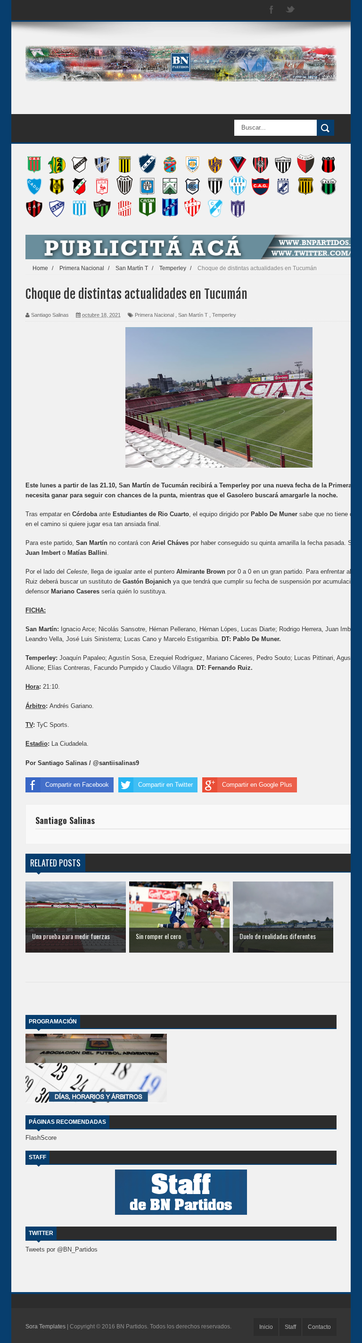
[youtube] (328, 10)
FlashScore (41, 1137)
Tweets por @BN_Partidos (61, 1249)
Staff (290, 1327)
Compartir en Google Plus (257, 784)
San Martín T (193, 315)
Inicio (266, 1327)
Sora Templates (45, 1326)
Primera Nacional (154, 315)
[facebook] (271, 10)
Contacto (319, 1327)
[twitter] (290, 10)
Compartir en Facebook (77, 784)
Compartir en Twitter (165, 784)
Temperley (224, 315)
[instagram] (309, 10)
